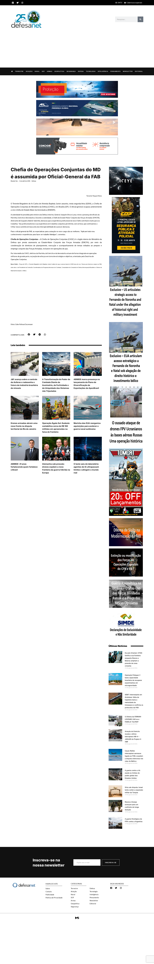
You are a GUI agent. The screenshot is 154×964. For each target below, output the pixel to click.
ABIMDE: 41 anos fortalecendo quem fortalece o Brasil (24, 467)
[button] (29, 334)
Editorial (139, 71)
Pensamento (115, 71)
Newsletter (128, 71)
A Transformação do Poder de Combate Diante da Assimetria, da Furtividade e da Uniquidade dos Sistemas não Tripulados (56, 385)
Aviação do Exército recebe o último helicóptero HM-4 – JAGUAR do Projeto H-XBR (133, 736)
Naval (37, 71)
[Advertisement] (77, 45)
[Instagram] (22, 3)
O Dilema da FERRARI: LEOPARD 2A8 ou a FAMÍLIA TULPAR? (133, 719)
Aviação (29, 71)
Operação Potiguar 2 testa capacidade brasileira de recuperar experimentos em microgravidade (133, 680)
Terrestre (19, 71)
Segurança (71, 71)
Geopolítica (59, 71)
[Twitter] (18, 3)
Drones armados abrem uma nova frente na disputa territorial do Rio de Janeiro (24, 426)
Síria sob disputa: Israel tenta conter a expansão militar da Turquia (134, 789)
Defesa (81, 71)
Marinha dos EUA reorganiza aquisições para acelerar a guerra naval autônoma (87, 426)
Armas (49, 71)
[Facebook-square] (13, 3)
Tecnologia (90, 71)
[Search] (140, 19)
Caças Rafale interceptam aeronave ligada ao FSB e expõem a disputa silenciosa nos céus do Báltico (134, 756)
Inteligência (103, 71)
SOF (43, 71)
